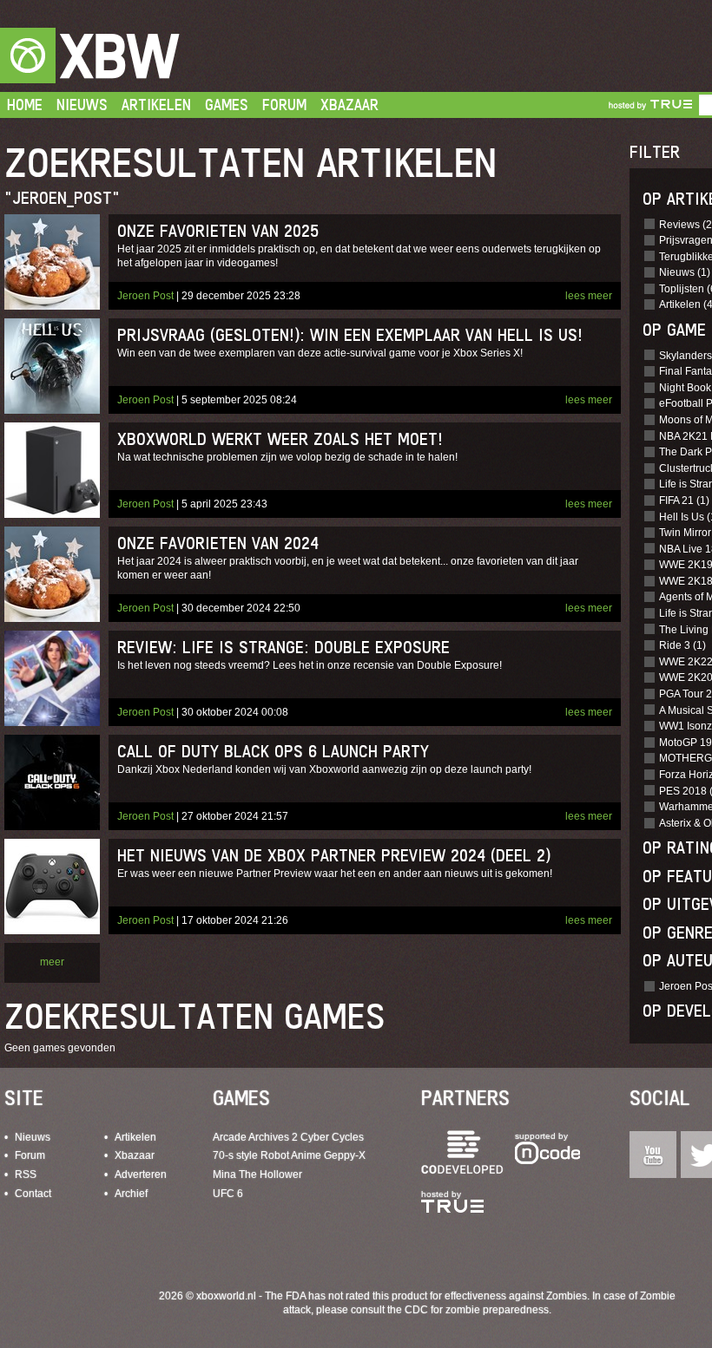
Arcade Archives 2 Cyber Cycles (288, 1137)
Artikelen (156, 104)
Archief (131, 1194)
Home (25, 104)
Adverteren (141, 1174)
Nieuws (82, 104)
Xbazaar (349, 104)
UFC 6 (228, 1194)
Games (226, 104)
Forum (284, 104)
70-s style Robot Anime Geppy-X (289, 1155)
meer (52, 962)
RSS (25, 1174)
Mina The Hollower (257, 1174)
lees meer (588, 296)
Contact (33, 1194)
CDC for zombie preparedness (477, 1310)
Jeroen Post (145, 296)
